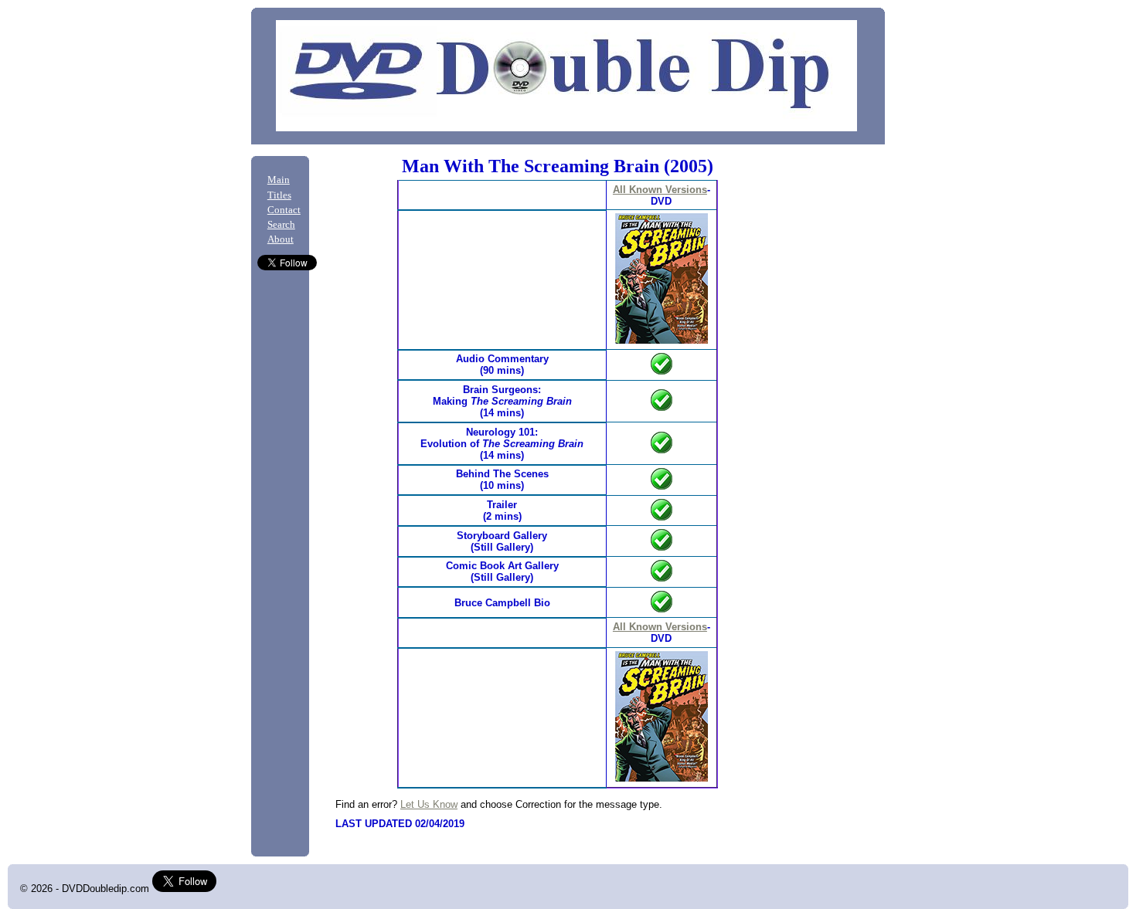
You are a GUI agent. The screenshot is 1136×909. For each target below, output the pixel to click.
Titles (279, 195)
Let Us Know (428, 804)
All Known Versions (660, 189)
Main (278, 180)
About (280, 239)
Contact (284, 210)
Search (281, 224)
